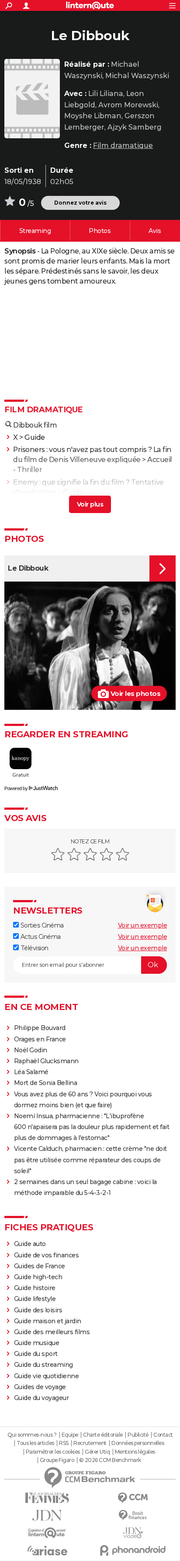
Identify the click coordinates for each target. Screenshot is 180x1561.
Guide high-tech (38, 1277)
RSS (64, 1443)
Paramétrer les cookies (53, 1452)
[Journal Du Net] (47, 1515)
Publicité (138, 1435)
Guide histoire (34, 1288)
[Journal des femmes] (47, 1498)
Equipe (70, 1435)
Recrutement (90, 1443)
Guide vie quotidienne (46, 1376)
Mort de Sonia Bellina (45, 1083)
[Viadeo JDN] (133, 1532)
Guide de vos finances (46, 1255)
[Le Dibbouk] (32, 98)
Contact (163, 1435)
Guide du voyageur (41, 1398)
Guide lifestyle (35, 1299)
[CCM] (133, 1498)
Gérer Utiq (97, 1452)
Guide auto (30, 1244)
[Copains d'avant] (47, 1532)
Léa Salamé (31, 1072)
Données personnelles (137, 1443)
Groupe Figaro (57, 1460)
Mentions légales (135, 1452)
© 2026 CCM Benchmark (110, 1460)
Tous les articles (35, 1443)
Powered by (16, 788)
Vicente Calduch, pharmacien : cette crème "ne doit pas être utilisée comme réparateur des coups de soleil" (90, 1159)
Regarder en (35, 231)
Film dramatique (123, 145)
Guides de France (39, 1266)
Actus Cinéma (40, 937)
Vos (155, 231)
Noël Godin (30, 1050)
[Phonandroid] (133, 1550)
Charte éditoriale (103, 1435)
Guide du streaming (43, 1365)
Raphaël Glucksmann (46, 1061)
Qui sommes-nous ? (32, 1435)
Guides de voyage (40, 1387)
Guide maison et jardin (47, 1321)
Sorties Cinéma (41, 925)
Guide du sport (36, 1354)
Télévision (33, 948)
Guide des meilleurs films (52, 1332)
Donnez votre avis (80, 202)
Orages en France (40, 1039)
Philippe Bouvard (40, 1028)
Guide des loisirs (38, 1310)
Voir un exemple (142, 925)
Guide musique (36, 1343)
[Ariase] (47, 1550)
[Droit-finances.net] (133, 1515)
